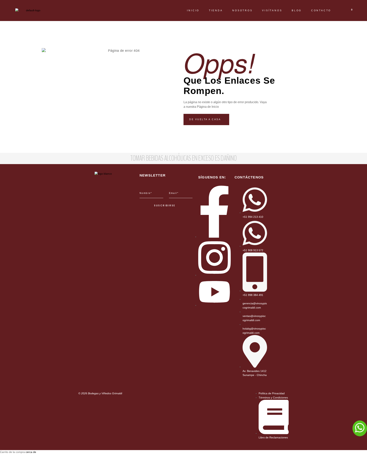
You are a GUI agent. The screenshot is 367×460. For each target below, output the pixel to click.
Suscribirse (164, 205)
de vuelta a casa (205, 119)
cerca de (31, 452)
